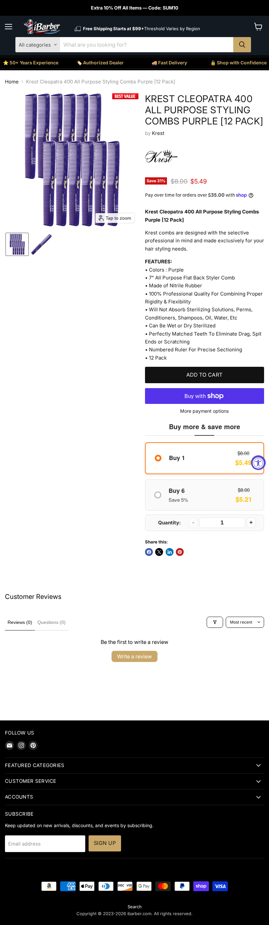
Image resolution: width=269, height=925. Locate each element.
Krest (158, 133)
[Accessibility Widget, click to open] (258, 462)
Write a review (134, 656)
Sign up (105, 843)
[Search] (242, 44)
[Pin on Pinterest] (180, 552)
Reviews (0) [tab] (20, 622)
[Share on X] (159, 552)
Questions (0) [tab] (51, 622)
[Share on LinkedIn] (170, 552)
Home (12, 81)
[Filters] (215, 622)
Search (135, 906)
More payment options (204, 411)
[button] (17, 244)
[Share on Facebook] (149, 552)
